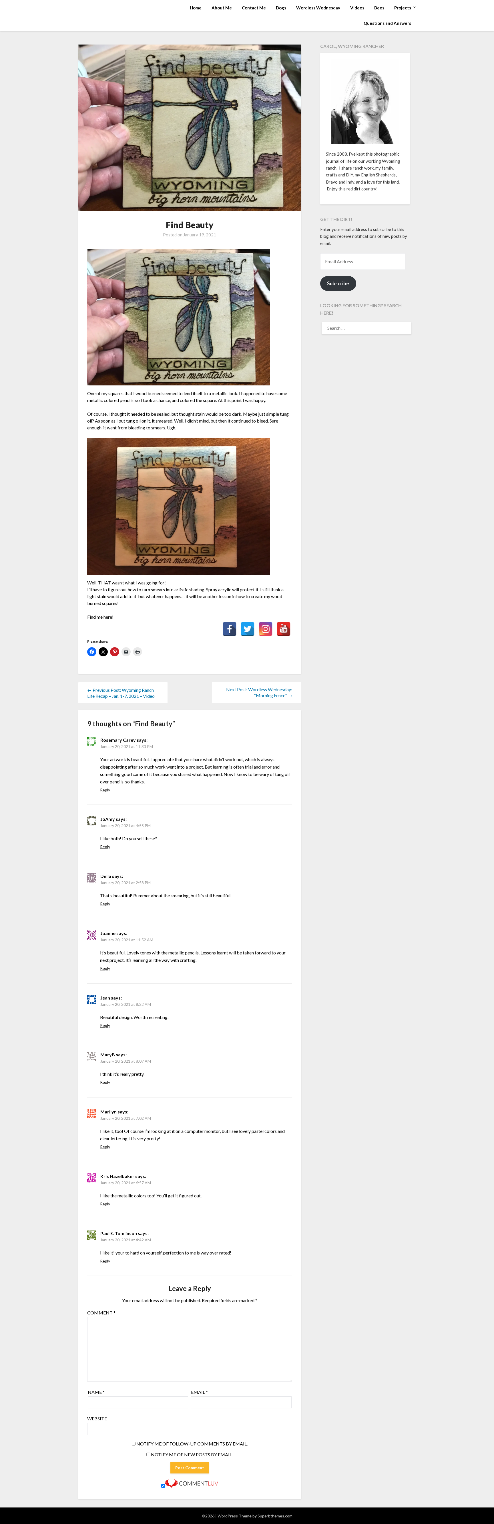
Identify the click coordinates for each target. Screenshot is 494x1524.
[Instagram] (265, 629)
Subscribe (338, 283)
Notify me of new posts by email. (192, 1454)
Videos (357, 7)
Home (196, 7)
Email (199, 1392)
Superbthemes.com (275, 1515)
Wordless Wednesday (318, 7)
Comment (101, 1312)
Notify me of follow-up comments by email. (192, 1443)
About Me (222, 7)
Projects (402, 7)
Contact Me (254, 7)
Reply (105, 789)
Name (96, 1392)
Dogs (281, 7)
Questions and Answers (387, 23)
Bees (379, 7)
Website (97, 1418)
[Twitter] (247, 629)
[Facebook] (229, 629)
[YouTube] (283, 629)
